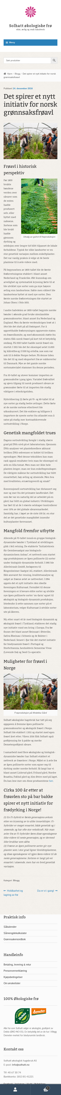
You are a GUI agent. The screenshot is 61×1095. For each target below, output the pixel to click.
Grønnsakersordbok (15, 939)
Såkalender (10, 926)
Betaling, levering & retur (17, 964)
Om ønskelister (12, 983)
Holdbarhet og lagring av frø (13, 892)
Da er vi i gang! (45, 891)
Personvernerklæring (15, 970)
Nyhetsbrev (40, 1083)
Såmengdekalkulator (15, 933)
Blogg (17, 73)
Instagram (20, 1083)
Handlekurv (39, 1087)
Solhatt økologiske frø (30, 26)
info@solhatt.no (20, 1064)
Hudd (29, 1083)
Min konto (15, 1089)
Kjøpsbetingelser (13, 977)
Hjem (9, 73)
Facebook (8, 1083)
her (51, 781)
